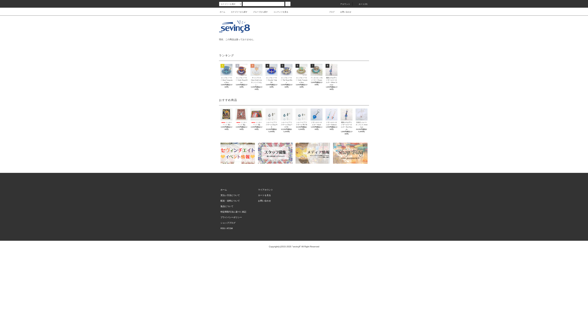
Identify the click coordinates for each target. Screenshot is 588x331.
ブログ (332, 12)
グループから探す (260, 12)
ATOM (230, 228)
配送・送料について (230, 201)
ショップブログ (228, 223)
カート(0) (363, 4)
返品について (227, 206)
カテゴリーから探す (239, 12)
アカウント (345, 4)
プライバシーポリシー (231, 217)
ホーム (222, 12)
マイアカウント (265, 189)
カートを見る (264, 195)
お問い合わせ (345, 12)
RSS (223, 228)
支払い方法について (230, 195)
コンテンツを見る (280, 12)
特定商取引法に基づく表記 (233, 212)
